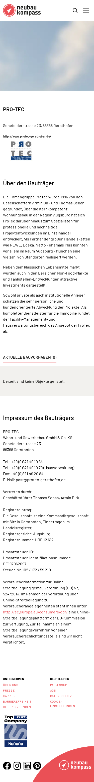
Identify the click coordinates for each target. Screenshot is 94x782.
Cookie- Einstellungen (62, 704)
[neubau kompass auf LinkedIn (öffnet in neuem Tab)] (27, 765)
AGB (53, 690)
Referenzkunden (17, 707)
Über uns (10, 685)
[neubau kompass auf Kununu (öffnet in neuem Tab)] (16, 730)
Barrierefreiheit (17, 701)
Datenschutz (61, 696)
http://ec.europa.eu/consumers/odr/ (35, 611)
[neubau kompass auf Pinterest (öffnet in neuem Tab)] (37, 765)
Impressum (59, 685)
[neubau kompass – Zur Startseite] (22, 10)
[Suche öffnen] (75, 11)
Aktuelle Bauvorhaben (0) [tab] (29, 357)
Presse (9, 690)
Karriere (10, 696)
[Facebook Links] (7, 765)
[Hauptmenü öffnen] (86, 10)
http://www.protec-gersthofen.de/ (27, 136)
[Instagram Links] (17, 765)
